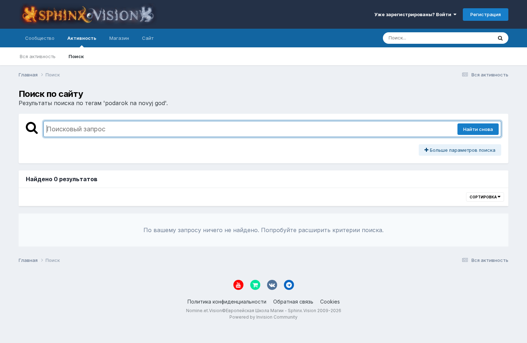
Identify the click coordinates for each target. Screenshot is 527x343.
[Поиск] (500, 38)
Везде (476, 38)
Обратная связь (293, 302)
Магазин (119, 38)
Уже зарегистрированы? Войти (414, 14)
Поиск (76, 56)
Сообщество (39, 38)
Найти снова (478, 129)
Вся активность (38, 56)
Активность (81, 38)
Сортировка (484, 197)
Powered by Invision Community (263, 317)
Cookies (330, 302)
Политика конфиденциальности (226, 302)
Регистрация (485, 14)
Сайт (147, 38)
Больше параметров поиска (461, 150)
